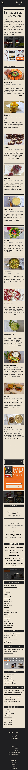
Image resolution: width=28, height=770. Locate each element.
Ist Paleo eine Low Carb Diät (10, 683)
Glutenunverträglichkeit (14, 754)
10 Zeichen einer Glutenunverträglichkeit (12, 694)
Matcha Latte (6, 621)
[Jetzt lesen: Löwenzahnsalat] (14, 238)
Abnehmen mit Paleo (14, 748)
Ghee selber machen (14, 524)
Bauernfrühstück (8, 272)
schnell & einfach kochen (9, 713)
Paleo (8, 637)
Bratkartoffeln (7, 598)
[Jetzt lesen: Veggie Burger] (14, 393)
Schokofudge (7, 147)
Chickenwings (7, 616)
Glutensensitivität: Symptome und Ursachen (13, 697)
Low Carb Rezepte (8, 678)
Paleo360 (14, 760)
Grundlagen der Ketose (9, 674)
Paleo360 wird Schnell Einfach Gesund (14, 547)
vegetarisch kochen (8, 717)
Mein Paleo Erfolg (14, 738)
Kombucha (6, 619)
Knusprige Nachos (8, 82)
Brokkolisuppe (7, 590)
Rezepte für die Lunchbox (9, 718)
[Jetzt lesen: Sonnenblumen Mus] (14, 424)
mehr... (20, 489)
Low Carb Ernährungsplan (9, 682)
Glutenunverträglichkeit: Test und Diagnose (13, 692)
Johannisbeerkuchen (8, 303)
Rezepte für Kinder (8, 711)
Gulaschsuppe (7, 608)
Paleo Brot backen (8, 722)
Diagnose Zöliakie (7, 695)
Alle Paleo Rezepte (8, 627)
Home (5, 8)
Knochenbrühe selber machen (10, 587)
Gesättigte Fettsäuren (8, 653)
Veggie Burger (7, 396)
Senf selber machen (8, 209)
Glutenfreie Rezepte (8, 703)
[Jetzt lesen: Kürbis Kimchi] (14, 112)
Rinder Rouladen (7, 592)
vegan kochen (7, 715)
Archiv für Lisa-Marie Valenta (10, 8)
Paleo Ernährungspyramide (14, 735)
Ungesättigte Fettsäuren (9, 654)
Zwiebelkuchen (7, 618)
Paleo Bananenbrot (14, 555)
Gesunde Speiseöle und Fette (10, 651)
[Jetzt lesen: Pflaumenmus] (14, 176)
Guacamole (6, 594)
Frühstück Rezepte (8, 724)
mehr (20, 95)
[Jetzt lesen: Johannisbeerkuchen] (14, 300)
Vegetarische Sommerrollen (10, 365)
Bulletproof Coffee (8, 601)
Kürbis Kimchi (7, 115)
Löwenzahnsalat (7, 240)
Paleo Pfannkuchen (8, 605)
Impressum (14, 764)
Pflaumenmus (7, 178)
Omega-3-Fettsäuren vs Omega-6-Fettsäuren (14, 649)
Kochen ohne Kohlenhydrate (10, 680)
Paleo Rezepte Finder (13, 497)
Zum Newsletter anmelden (14, 486)
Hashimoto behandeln (14, 750)
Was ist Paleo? (14, 733)
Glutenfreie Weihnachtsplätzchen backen (12, 701)
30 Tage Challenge (8, 640)
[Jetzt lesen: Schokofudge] (14, 144)
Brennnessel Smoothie (9, 334)
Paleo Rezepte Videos (8, 625)
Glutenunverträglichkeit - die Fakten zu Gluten (14, 690)
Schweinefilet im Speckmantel (10, 612)
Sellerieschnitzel (7, 614)
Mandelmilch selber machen (10, 585)
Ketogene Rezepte (8, 676)
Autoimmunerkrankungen (14, 752)
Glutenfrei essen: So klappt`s (10, 699)
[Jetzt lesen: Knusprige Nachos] (14, 80)
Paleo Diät (14, 635)
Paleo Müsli (6, 603)
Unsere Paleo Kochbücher (14, 42)
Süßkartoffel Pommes (8, 599)
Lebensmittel (14, 736)
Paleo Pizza (6, 607)
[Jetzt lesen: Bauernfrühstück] (14, 269)
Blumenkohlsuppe (7, 596)
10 (15, 454)
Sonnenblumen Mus (8, 427)
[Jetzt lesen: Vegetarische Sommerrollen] (14, 362)
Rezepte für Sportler (8, 720)
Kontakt (14, 762)
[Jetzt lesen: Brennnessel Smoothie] (14, 331)
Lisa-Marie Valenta (19, 149)
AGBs (14, 766)
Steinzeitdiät (18, 633)
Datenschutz (14, 768)
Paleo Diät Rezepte (13, 639)
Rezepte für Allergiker (8, 623)
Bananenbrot (6, 610)
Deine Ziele (14, 746)
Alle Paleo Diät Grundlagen (9, 642)
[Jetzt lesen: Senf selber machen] (14, 207)
